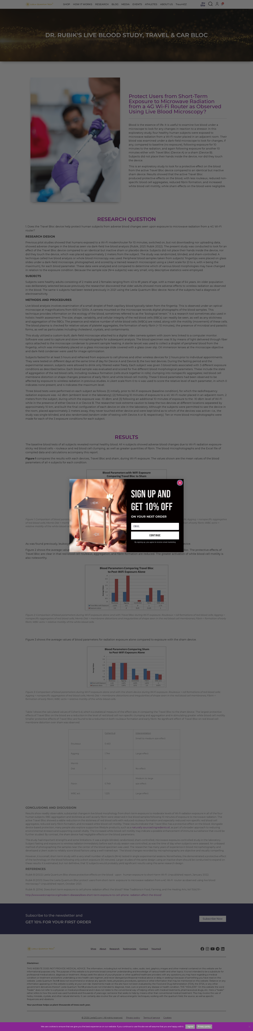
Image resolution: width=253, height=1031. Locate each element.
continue (155, 535)
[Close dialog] (179, 482)
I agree (190, 1026)
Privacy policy (204, 1026)
